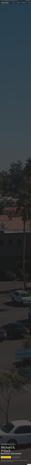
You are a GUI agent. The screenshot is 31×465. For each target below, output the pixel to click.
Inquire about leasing (5, 457)
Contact (29, 2)
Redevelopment (23, 2)
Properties (18, 2)
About (14, 2)
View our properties (16, 457)
